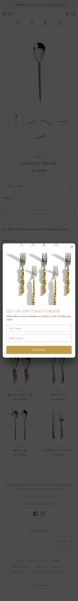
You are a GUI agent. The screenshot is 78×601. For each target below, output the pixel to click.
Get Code (39, 350)
